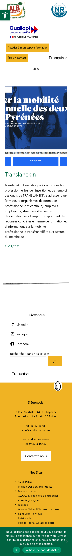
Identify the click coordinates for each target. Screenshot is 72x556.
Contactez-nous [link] (36, 456)
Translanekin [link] (20, 174)
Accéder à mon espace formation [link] (28, 47)
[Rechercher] (55, 361)
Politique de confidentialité (41, 550)
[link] (5, 15)
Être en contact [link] (17, 58)
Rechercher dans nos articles (29, 353)
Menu (36, 68)
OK (17, 550)
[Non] (67, 541)
